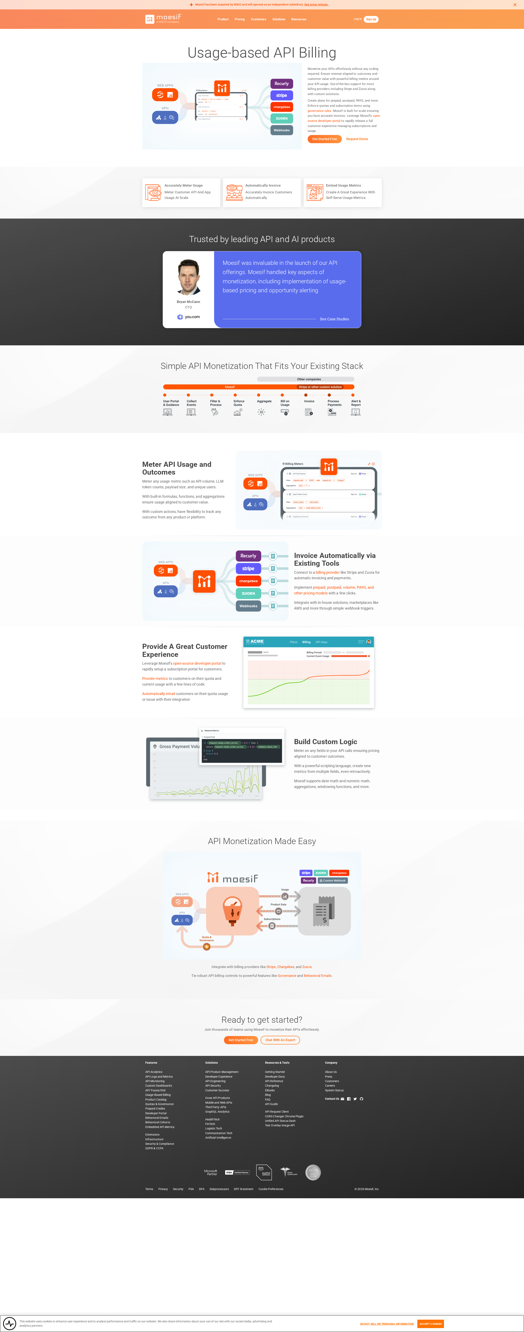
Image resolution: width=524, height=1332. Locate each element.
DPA (201, 1189)
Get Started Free (324, 139)
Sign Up (371, 19)
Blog (268, 1094)
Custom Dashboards (158, 1085)
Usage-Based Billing (158, 1094)
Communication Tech (219, 1133)
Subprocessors (219, 1189)
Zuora (307, 967)
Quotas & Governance (159, 1104)
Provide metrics (155, 678)
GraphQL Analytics (217, 1111)
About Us (331, 1072)
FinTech (210, 1124)
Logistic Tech (213, 1128)
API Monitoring (155, 1081)
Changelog (272, 1085)
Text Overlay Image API (280, 1125)
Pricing (240, 19)
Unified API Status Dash (280, 1120)
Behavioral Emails (318, 976)
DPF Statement (243, 1189)
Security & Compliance (159, 1143)
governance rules (319, 111)
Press (328, 1076)
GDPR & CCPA (154, 1148)
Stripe (271, 967)
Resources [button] (298, 19)
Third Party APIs (215, 1107)
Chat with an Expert (280, 1040)
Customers (258, 19)
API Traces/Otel (155, 1090)
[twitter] (355, 1098)
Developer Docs (275, 1076)
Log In (358, 18)
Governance (287, 976)
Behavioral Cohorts (157, 1122)
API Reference (274, 1081)
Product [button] (223, 19)
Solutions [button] (278, 19)
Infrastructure (154, 1139)
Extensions (152, 1134)
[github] (361, 1098)
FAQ (267, 1099)
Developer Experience (219, 1076)
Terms (149, 1189)
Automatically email (158, 694)
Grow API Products (217, 1098)
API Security (213, 1085)
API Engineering (215, 1081)
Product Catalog (156, 1099)
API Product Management (222, 1072)
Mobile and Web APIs (218, 1102)
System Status (334, 1090)
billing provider (328, 572)
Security (178, 1189)
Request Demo (357, 139)
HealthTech (212, 1119)
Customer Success (217, 1090)
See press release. (316, 4)
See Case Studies (334, 319)
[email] (342, 1098)
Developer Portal (156, 1113)
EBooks (270, 1090)
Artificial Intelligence (218, 1137)
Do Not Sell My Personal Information (387, 1323)
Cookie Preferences (271, 1189)
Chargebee (285, 967)
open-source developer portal (197, 663)
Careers (330, 1085)
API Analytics (153, 1072)
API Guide (271, 1104)
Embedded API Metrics (159, 1127)
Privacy (163, 1189)
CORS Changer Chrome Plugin (284, 1116)
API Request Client (277, 1111)
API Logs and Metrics (159, 1076)
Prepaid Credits (155, 1108)
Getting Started (275, 1072)
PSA (191, 1189)
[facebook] (348, 1098)
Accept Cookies (431, 1323)
